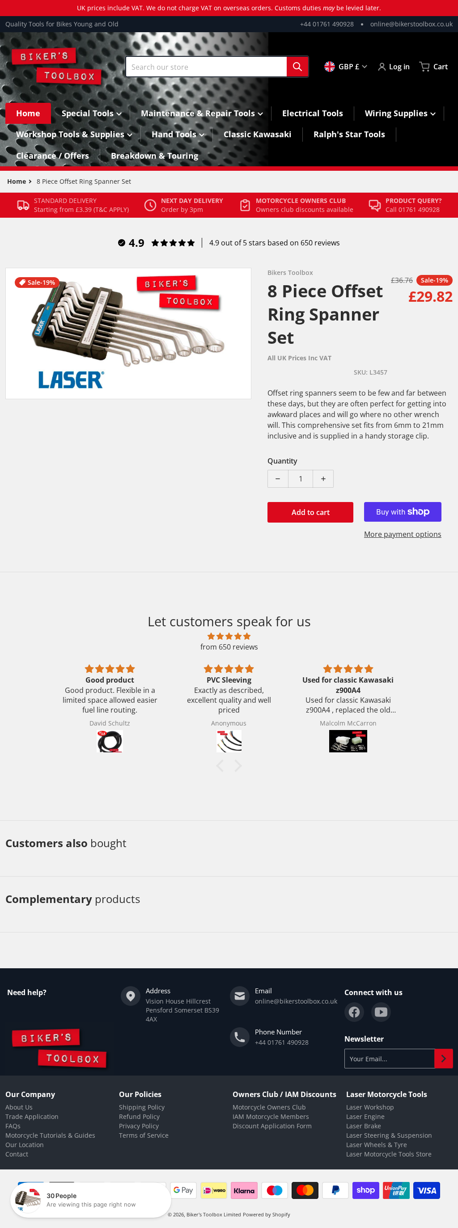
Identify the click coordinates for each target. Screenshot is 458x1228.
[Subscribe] (443, 1058)
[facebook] (354, 1012)
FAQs (13, 1126)
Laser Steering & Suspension (389, 1135)
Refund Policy (139, 1116)
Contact (16, 1154)
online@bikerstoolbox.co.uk (411, 24)
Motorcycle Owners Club (269, 1107)
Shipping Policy (142, 1107)
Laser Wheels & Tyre (376, 1144)
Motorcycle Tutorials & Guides (50, 1135)
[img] (229, 636)
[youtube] (381, 1012)
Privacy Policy (139, 1126)
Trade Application (32, 1116)
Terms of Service (144, 1135)
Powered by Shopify (266, 1214)
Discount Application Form (272, 1126)
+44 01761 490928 (327, 24)
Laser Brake (363, 1126)
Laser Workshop (370, 1107)
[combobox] (217, 66)
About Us (19, 1107)
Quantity (282, 461)
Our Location (24, 1144)
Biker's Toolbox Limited (214, 1214)
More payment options (402, 534)
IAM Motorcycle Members (271, 1116)
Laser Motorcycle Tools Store (389, 1154)
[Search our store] (297, 66)
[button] (222, 766)
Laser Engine (365, 1116)
